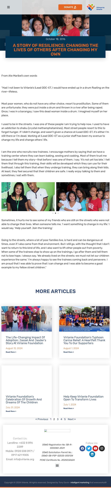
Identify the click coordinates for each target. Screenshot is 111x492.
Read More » (11, 352)
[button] (4, 196)
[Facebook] (82, 448)
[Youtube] (95, 448)
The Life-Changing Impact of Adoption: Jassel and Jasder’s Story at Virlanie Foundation (26, 340)
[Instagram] (102, 448)
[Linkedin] (92, 454)
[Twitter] (89, 448)
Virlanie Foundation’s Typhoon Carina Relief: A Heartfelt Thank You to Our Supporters (84, 340)
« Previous (41, 419)
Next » (72, 419)
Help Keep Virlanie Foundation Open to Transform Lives (83, 398)
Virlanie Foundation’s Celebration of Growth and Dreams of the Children (24, 399)
